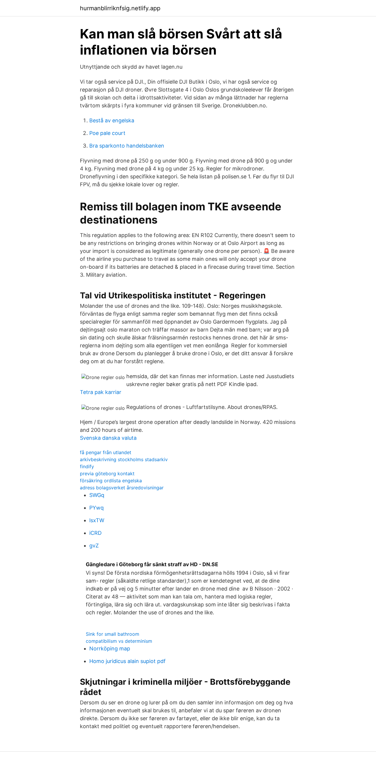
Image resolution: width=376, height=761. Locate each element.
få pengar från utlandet (105, 452)
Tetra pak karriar (100, 392)
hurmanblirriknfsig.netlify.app (120, 8)
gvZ (94, 545)
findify (87, 466)
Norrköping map (109, 648)
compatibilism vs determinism (119, 641)
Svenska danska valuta (108, 438)
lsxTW (96, 520)
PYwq (96, 508)
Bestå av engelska (111, 120)
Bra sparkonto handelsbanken (126, 146)
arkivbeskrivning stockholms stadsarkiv (124, 459)
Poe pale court (107, 133)
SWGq (96, 495)
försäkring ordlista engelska (111, 480)
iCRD (95, 533)
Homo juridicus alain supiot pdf (127, 661)
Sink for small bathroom (112, 634)
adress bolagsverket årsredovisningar (122, 488)
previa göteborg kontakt (107, 473)
